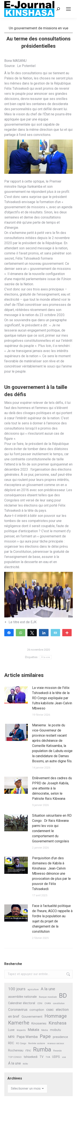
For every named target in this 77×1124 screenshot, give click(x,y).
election (62, 1009)
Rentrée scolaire (36, 1043)
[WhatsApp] (20, 632)
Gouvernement (32, 1016)
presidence (60, 1037)
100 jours (16, 988)
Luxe (11, 1030)
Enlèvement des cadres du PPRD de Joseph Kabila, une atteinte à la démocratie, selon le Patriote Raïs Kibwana (52, 788)
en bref (13, 1016)
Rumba (42, 1050)
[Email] (55, 632)
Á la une (14, 1063)
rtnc (28, 1050)
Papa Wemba (27, 1037)
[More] (66, 632)
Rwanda (57, 1050)
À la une (45, 657)
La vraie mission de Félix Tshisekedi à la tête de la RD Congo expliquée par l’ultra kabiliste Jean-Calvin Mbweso (52, 698)
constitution (59, 1003)
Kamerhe (18, 1023)
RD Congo (21, 1043)
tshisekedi (30, 1057)
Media (44, 1030)
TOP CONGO (15, 1057)
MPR (11, 1037)
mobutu (55, 1030)
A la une (48, 988)
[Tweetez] (32, 632)
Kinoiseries (38, 1023)
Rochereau (15, 1050)
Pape (45, 1036)
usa (64, 1057)
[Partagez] (8, 632)
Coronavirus (17, 1009)
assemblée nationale (22, 997)
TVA (48, 1057)
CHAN (47, 1003)
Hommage (55, 1016)
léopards (21, 1030)
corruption (37, 1010)
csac (50, 1009)
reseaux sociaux (55, 1043)
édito (25, 1063)
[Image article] (16, 694)
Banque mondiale (48, 997)
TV (41, 1057)
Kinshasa (58, 1023)
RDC (11, 1043)
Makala (33, 1029)
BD (63, 996)
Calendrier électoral (21, 1003)
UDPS (56, 1057)
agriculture (33, 989)
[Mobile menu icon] (68, 9)
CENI (39, 1003)
